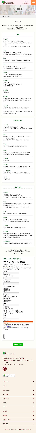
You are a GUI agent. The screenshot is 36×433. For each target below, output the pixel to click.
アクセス (5, 407)
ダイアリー (5, 403)
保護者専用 (5, 424)
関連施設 (5, 415)
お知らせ (5, 386)
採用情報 (5, 411)
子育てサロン (6, 398)
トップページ (6, 381)
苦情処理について (7, 419)
